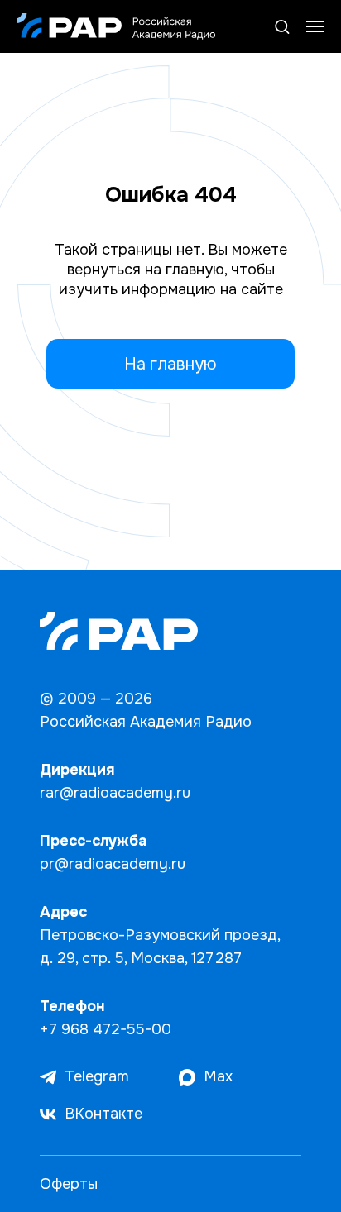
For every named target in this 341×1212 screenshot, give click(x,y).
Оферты (69, 1184)
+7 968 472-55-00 (105, 1029)
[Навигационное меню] (315, 26)
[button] (282, 26)
